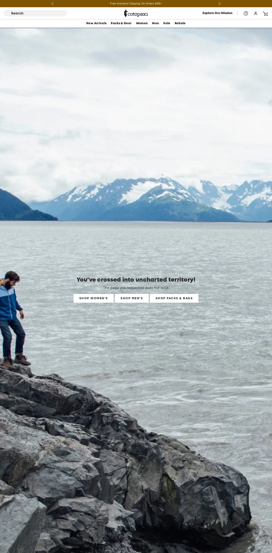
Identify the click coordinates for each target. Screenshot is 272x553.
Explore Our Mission (217, 13)
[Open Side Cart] (265, 13)
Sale (166, 23)
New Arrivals (96, 23)
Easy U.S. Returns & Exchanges (136, 3)
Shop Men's (131, 298)
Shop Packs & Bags (174, 298)
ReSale (180, 23)
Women (142, 23)
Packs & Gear (121, 23)
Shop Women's (93, 298)
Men (155, 23)
